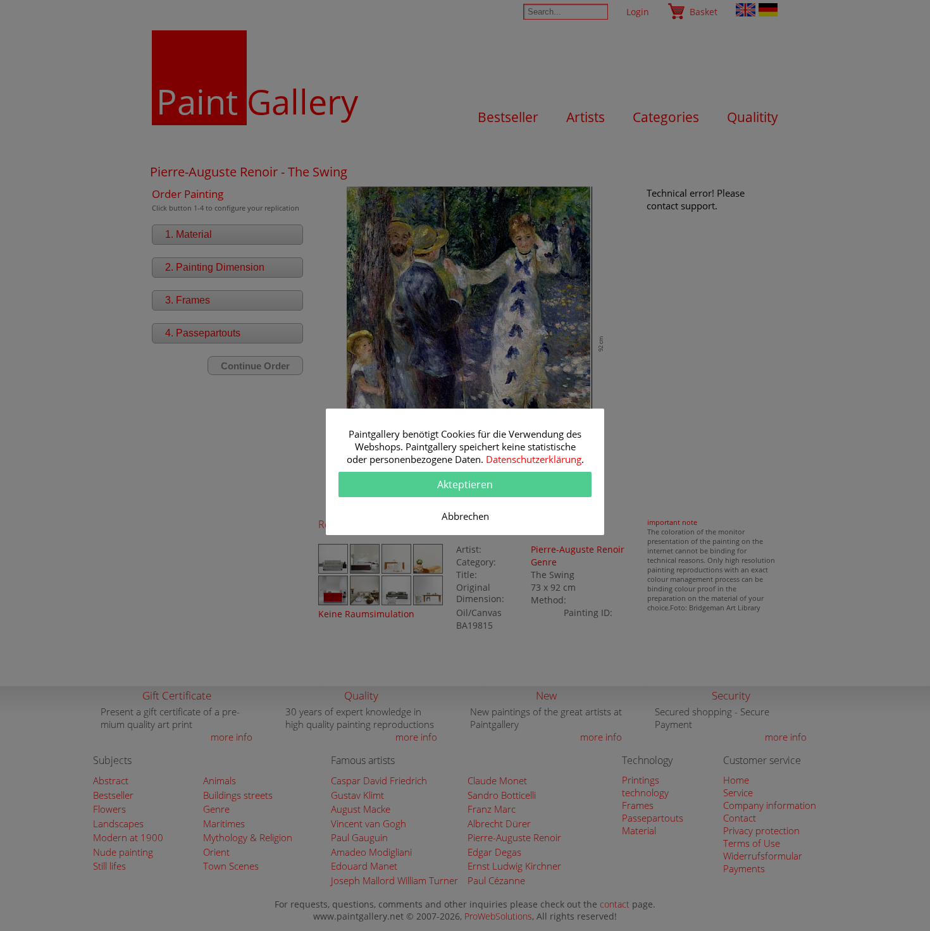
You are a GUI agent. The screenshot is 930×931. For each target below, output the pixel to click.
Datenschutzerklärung (533, 459)
